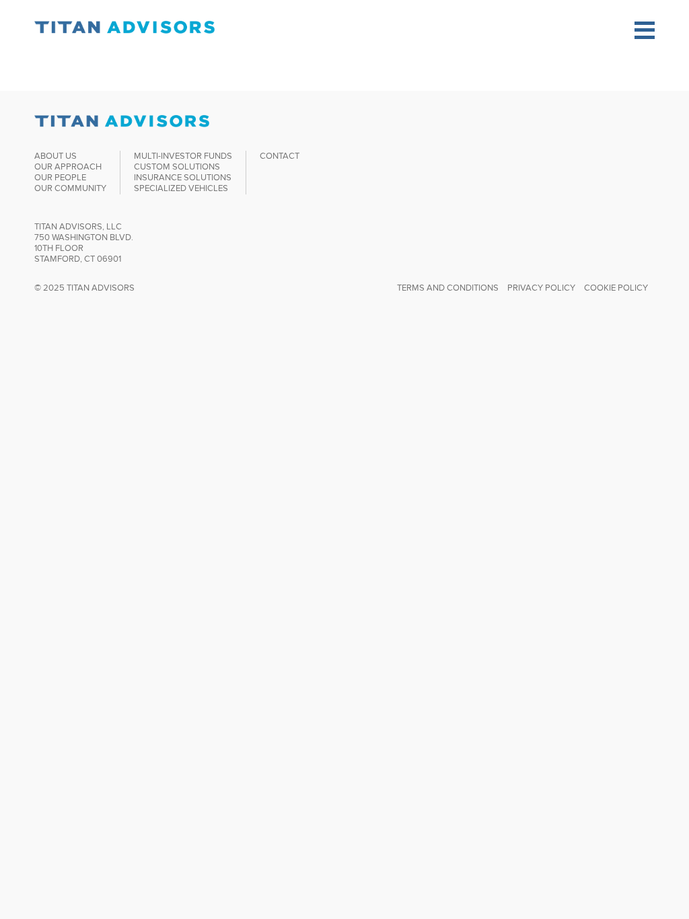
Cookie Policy (616, 288)
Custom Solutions (177, 166)
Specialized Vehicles (181, 188)
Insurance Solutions (182, 177)
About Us (55, 156)
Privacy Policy (541, 288)
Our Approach (68, 166)
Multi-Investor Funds (183, 156)
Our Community (70, 188)
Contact (279, 156)
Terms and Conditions (448, 288)
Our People (60, 177)
